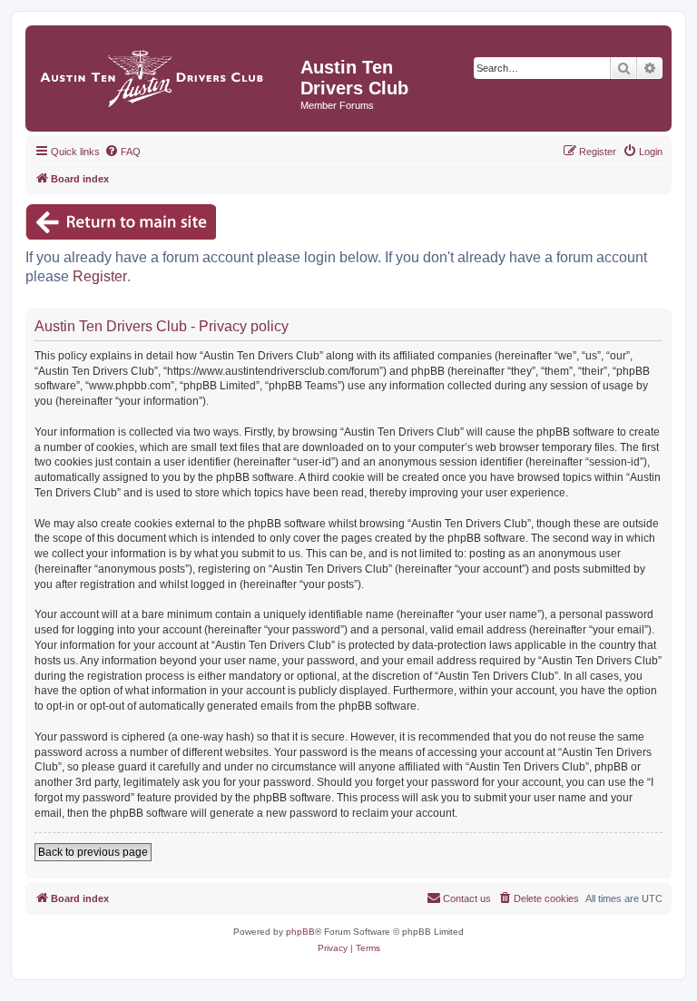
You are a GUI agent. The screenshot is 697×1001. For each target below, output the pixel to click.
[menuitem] (122, 151)
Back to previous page (93, 852)
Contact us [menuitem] (467, 898)
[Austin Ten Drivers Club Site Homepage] (165, 74)
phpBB (300, 932)
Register (100, 276)
